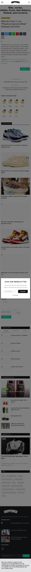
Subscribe (23, 291)
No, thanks (15, 295)
